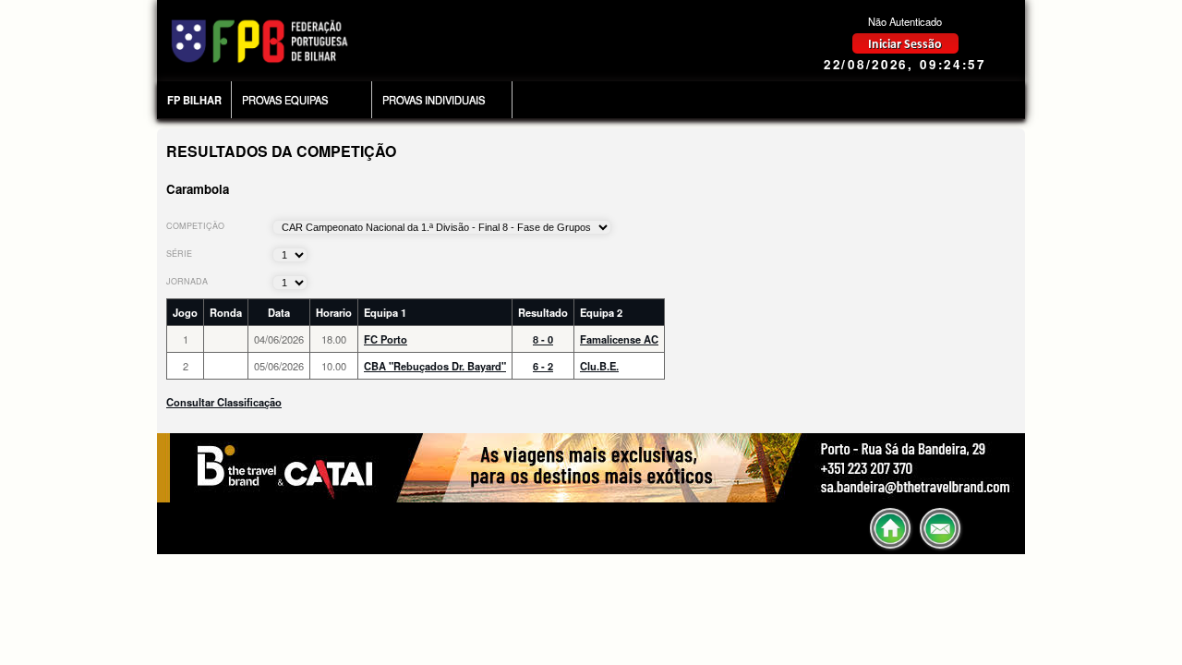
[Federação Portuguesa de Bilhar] (259, 62)
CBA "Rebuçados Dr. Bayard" (435, 365)
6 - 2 (543, 365)
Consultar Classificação (224, 401)
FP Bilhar (194, 99)
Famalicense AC (619, 339)
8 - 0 (543, 339)
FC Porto (385, 339)
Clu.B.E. (599, 365)
